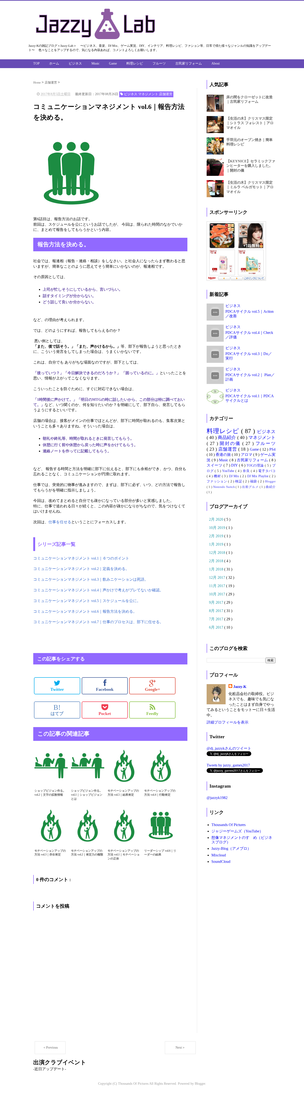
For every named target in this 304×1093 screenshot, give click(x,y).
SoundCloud (220, 861)
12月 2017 (217, 577)
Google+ (152, 689)
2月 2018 (216, 561)
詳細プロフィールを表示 (227, 722)
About (215, 63)
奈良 (247, 471)
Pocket (105, 713)
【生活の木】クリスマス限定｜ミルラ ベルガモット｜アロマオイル (250, 187)
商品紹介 (227, 437)
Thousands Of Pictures (228, 825)
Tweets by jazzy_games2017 (228, 765)
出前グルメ (250, 487)
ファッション (217, 481)
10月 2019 (217, 528)
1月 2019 (216, 544)
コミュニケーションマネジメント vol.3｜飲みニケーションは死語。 (90, 579)
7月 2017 (216, 619)
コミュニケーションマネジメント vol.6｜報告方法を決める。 (85, 611)
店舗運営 (228, 449)
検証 (239, 481)
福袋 (254, 481)
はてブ (57, 710)
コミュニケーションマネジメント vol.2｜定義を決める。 (81, 569)
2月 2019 (216, 536)
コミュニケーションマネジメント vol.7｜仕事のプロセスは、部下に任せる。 (98, 622)
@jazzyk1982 (217, 798)
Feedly (152, 713)
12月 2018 (217, 553)
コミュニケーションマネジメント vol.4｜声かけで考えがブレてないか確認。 (98, 590)
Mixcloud (218, 855)
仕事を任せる (59, 522)
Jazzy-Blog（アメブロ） (231, 848)
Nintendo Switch (224, 487)
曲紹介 (271, 487)
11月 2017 (217, 586)
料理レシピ (134, 63)
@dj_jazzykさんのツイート (229, 748)
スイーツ (215, 465)
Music (95, 63)
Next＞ (180, 1047)
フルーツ (159, 63)
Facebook (105, 689)
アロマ (247, 455)
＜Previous (50, 1047)
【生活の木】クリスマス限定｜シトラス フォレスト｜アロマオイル (250, 123)
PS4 (272, 449)
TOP (36, 63)
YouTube (228, 471)
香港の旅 (224, 455)
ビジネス (75, 63)
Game (113, 63)
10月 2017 (217, 594)
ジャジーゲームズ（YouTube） (237, 831)
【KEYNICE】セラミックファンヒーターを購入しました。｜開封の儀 (250, 165)
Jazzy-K (239, 687)
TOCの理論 (256, 465)
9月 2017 (216, 602)
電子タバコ (267, 471)
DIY (235, 465)
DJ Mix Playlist (258, 476)
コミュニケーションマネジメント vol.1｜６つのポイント (81, 558)
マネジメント (262, 437)
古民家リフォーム (188, 63)
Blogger (270, 481)
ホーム (54, 63)
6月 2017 (216, 627)
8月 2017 (216, 611)
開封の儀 (231, 443)
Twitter (57, 689)
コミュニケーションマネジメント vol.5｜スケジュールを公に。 (87, 601)
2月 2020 (216, 519)
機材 (218, 476)
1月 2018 (216, 569)
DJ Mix (234, 476)
